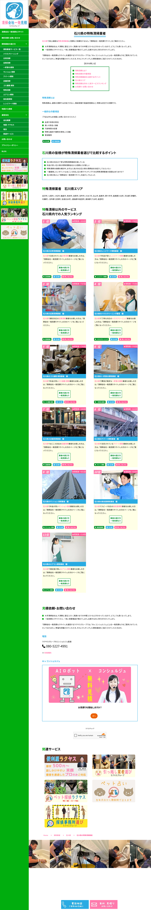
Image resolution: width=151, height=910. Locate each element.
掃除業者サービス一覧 (12, 49)
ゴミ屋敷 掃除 (64, 381)
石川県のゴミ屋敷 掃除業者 (54, 376)
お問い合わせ (7, 139)
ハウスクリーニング (119, 318)
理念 (5, 129)
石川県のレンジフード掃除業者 (107, 251)
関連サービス (8, 133)
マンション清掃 (64, 506)
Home (45, 835)
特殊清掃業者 (63, 41)
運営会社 (5, 115)
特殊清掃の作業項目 (83, 73)
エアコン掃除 (65, 569)
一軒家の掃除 (117, 381)
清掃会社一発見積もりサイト (13, 31)
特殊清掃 (57, 141)
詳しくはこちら (68, 277)
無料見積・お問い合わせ (11, 37)
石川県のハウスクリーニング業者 (108, 313)
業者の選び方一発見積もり (64, 268)
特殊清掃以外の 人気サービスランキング (90, 83)
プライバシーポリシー (10, 145)
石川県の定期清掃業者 (52, 313)
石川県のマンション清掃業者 (55, 501)
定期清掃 (62, 318)
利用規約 (47, 652)
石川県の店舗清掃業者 (52, 438)
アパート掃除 (118, 443)
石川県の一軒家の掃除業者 (106, 376)
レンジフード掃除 (117, 255)
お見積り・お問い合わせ (84, 86)
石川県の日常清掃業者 (52, 251)
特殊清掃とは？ (81, 70)
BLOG (4, 151)
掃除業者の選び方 (9, 44)
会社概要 (6, 120)
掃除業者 (57, 835)
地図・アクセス (8, 124)
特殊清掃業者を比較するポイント (88, 77)
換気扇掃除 (117, 506)
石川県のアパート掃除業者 (106, 438)
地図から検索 (7, 108)
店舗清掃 (65, 443)
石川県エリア (80, 80)
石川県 (44, 41)
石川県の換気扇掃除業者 (105, 501)
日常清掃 (65, 255)
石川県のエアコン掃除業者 (54, 564)
